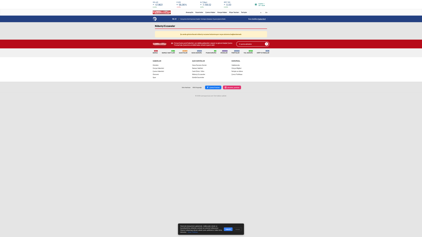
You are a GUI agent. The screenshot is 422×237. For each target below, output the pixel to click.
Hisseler (223, 52)
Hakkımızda (236, 65)
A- (261, 12)
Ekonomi (156, 74)
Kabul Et (228, 229)
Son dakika (257, 19)
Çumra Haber (210, 12)
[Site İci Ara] (253, 13)
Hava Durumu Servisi (199, 65)
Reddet (238, 229)
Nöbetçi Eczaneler (198, 74)
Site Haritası (186, 87)
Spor (154, 77)
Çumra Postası (214, 87)
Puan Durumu (211, 52)
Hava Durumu (197, 52)
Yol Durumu (248, 52)
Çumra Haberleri (158, 71)
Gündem (155, 65)
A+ (266, 12)
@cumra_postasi (233, 87)
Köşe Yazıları (234, 12)
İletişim (244, 12)
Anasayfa (189, 12)
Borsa (155, 52)
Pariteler (235, 52)
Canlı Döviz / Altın (198, 71)
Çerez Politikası (237, 74)
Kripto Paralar (263, 52)
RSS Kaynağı (197, 87)
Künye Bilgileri (236, 68)
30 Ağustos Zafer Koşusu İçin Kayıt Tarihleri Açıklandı (198, 19)
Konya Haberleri (158, 68)
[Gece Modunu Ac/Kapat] (257, 13)
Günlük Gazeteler (198, 77)
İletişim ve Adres (237, 71)
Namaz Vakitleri (168, 52)
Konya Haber (222, 12)
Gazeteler (199, 12)
